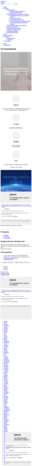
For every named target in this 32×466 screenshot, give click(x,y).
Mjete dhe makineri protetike (14, 28)
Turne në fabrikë (11, 38)
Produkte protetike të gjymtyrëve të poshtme (17, 14)
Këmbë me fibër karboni (16, 12)
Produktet (6, 8)
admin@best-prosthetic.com (10, 258)
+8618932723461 (5, 274)
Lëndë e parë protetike (12, 26)
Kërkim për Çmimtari (6, 249)
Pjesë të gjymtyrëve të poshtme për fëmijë (20, 21)
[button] (16, 183)
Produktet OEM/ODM (12, 32)
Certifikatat (9, 39)
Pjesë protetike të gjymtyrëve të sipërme (16, 25)
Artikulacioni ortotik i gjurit (13, 29)
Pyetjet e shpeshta (8, 35)
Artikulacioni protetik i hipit (17, 19)
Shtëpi (5, 7)
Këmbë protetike (11, 10)
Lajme (5, 34)
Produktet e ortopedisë (12, 31)
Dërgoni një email (5, 273)
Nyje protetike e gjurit (15, 18)
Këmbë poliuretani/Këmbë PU (17, 11)
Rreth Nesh (6, 36)
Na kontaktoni (7, 41)
